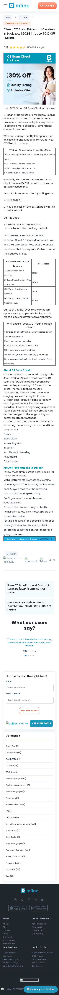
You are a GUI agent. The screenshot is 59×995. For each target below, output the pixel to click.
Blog (5, 927)
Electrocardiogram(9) (16, 778)
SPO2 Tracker (38, 956)
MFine (52, 560)
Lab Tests (7, 956)
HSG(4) (9, 811)
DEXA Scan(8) (12, 772)
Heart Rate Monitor (40, 959)
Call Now (49, 989)
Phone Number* (13, 693)
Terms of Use (9, 943)
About (5, 924)
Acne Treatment (39, 924)
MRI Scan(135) (12, 817)
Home (7, 17)
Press (5, 934)
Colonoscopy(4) (13, 752)
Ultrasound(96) (13, 869)
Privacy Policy (9, 940)
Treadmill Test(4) (13, 863)
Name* (9, 681)
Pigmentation (38, 927)
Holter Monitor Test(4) (15, 804)
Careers (6, 930)
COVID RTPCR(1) (13, 759)
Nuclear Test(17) (13, 830)
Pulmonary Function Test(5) (18, 850)
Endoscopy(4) (12, 798)
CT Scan (24, 17)
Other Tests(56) (13, 837)
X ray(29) (10, 876)
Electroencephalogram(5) (18, 785)
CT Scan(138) (12, 765)
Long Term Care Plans (13, 966)
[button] (25, 655)
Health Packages (11, 959)
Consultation (9, 952)
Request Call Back (30, 710)
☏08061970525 (44, 539)
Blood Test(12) (12, 746)
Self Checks (37, 966)
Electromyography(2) (15, 791)
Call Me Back (11, 218)
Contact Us (8, 937)
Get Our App (47, 5)
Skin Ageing (37, 934)
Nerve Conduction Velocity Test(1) (21, 824)
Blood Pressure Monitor (42, 952)
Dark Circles (37, 930)
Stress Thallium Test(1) (16, 856)
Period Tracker (38, 962)
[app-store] (17, 908)
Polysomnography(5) (16, 843)
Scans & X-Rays (10, 962)
